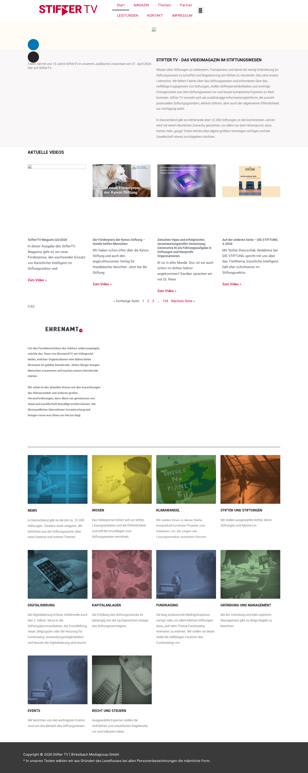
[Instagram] (33, 57)
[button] (200, 10)
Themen (164, 5)
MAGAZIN (141, 5)
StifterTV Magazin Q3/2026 (47, 240)
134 (165, 301)
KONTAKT (155, 15)
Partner (186, 5)
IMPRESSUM (182, 15)
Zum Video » (37, 280)
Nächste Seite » (183, 301)
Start (121, 5)
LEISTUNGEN (127, 15)
